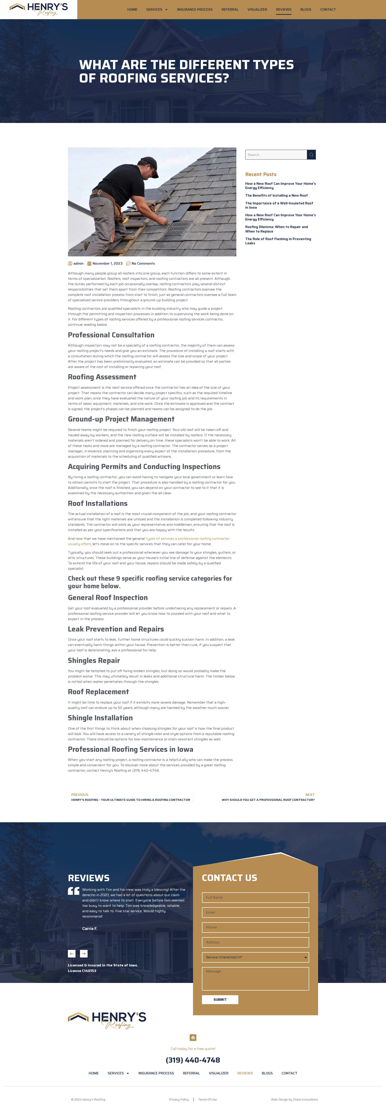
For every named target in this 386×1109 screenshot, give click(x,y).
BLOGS (305, 9)
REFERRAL (230, 9)
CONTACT (328, 9)
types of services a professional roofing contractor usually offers (148, 541)
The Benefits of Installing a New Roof (276, 195)
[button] (72, 953)
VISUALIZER (257, 9)
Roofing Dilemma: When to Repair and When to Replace (276, 229)
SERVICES (154, 9)
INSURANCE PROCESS (195, 9)
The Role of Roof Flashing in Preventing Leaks (278, 241)
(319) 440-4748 (193, 1060)
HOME (132, 9)
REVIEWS (284, 9)
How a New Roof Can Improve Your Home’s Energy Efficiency (280, 186)
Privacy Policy (179, 1099)
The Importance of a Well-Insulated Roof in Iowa (279, 205)
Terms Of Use (207, 1099)
